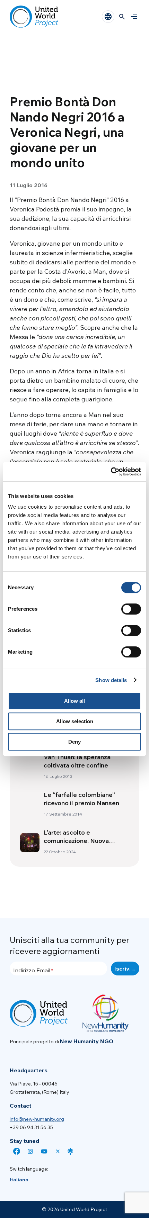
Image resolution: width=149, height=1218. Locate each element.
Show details (111, 680)
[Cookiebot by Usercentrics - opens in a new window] (110, 471)
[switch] (131, 609)
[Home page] (34, 17)
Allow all (74, 701)
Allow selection (74, 721)
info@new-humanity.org (37, 1119)
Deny (74, 742)
